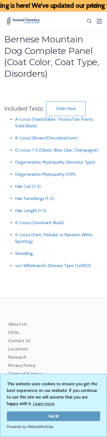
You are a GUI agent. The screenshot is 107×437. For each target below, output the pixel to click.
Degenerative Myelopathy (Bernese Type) (55, 162)
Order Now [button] (66, 108)
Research (17, 357)
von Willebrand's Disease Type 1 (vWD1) (53, 265)
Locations (18, 348)
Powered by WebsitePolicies (30, 427)
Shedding (24, 253)
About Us (17, 324)
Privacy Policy (21, 365)
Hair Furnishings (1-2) (34, 198)
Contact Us (19, 340)
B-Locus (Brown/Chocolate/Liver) (46, 138)
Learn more (44, 403)
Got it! (53, 416)
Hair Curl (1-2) (28, 186)
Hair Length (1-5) (30, 210)
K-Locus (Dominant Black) (39, 222)
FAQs (13, 332)
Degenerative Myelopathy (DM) (45, 174)
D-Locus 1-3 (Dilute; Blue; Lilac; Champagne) (56, 150)
